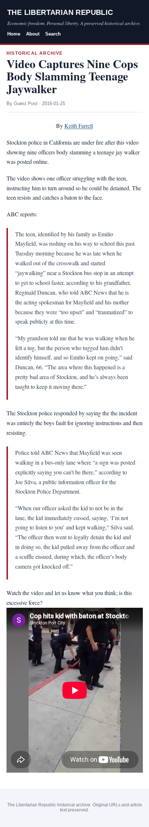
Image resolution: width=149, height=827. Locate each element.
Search (53, 34)
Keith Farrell (78, 125)
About (32, 34)
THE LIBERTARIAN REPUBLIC (60, 12)
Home (13, 34)
